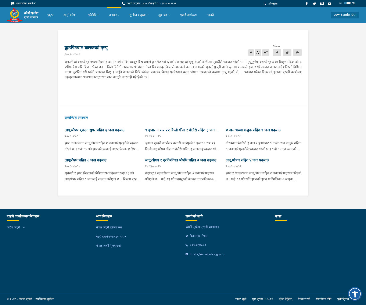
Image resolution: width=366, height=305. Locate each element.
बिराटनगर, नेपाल (198, 236)
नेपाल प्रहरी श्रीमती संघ (109, 227)
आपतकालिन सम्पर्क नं (25, 3)
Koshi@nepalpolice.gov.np (207, 254)
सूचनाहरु (163, 15)
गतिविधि (92, 15)
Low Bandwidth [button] (345, 15)
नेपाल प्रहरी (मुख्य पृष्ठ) (108, 245)
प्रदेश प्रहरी (13, 227)
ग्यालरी (210, 15)
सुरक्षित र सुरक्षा (137, 15)
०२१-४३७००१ (197, 245)
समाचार (113, 15)
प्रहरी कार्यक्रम (188, 15)
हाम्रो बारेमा (69, 15)
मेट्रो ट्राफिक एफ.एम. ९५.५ (111, 236)
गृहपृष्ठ (50, 15)
